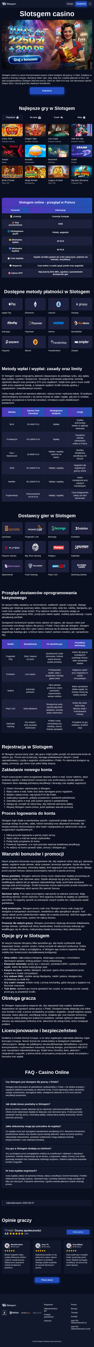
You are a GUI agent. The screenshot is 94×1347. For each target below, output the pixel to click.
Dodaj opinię (78, 1232)
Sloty (79, 117)
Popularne (10, 117)
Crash (56, 117)
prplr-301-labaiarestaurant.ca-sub (80, 1328)
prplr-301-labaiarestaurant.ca (79, 1322)
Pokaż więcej (47, 1280)
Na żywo (33, 117)
